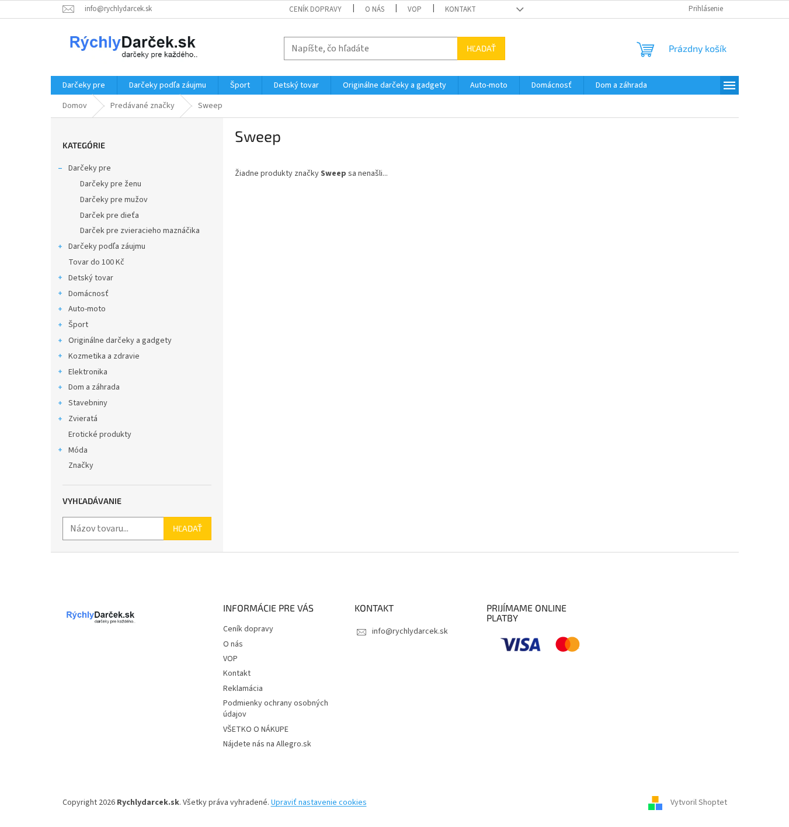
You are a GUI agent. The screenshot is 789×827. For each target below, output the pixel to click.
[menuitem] (84, 85)
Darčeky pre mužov (114, 200)
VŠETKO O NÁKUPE (256, 729)
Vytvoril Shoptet (698, 802)
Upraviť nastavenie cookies (319, 802)
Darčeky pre (89, 168)
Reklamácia (243, 688)
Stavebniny (87, 403)
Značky (80, 465)
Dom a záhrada (94, 387)
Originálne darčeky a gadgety (120, 340)
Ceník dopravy (315, 9)
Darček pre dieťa (109, 215)
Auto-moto (87, 309)
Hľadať (481, 48)
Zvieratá (83, 419)
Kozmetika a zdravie (104, 356)
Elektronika (87, 372)
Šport (78, 325)
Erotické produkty (99, 434)
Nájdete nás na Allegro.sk (267, 744)
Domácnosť (88, 294)
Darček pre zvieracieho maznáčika (140, 231)
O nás (374, 9)
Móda (78, 450)
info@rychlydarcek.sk (410, 631)
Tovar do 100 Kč (96, 262)
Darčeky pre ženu (110, 184)
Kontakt (460, 9)
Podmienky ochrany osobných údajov (275, 708)
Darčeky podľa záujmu (106, 246)
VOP (415, 9)
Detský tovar (90, 278)
